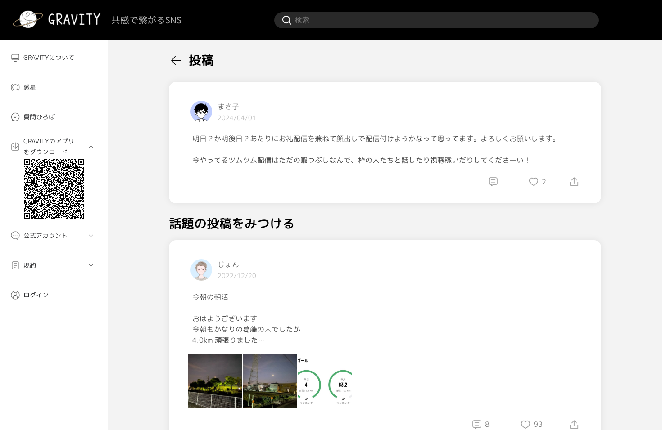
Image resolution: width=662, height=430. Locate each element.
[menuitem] (54, 57)
